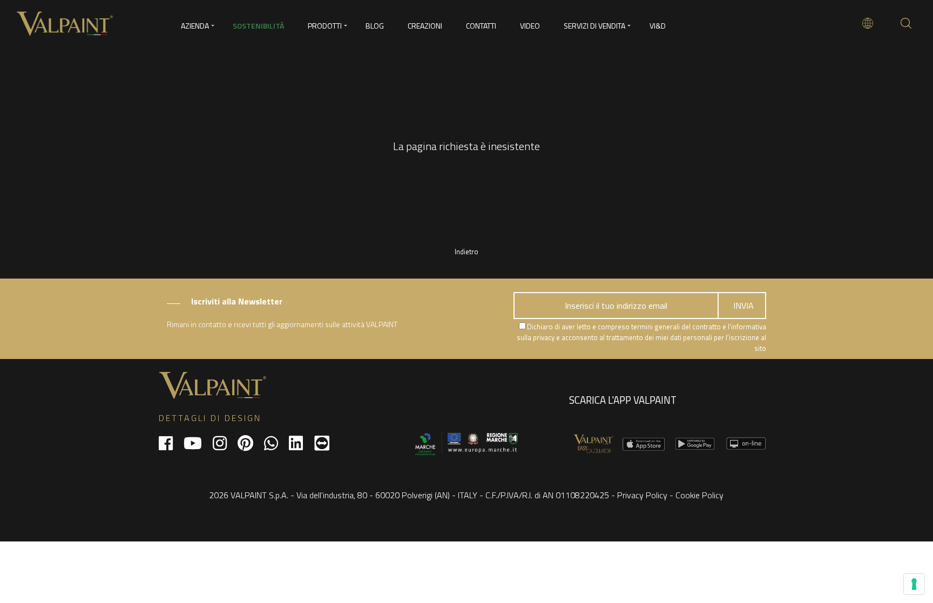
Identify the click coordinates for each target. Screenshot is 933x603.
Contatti (481, 25)
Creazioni (425, 25)
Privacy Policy (642, 495)
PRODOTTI (325, 25)
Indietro (466, 251)
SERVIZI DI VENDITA (594, 25)
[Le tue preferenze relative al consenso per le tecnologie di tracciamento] (914, 584)
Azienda (195, 25)
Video (530, 25)
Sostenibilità (258, 25)
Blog (375, 25)
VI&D (658, 25)
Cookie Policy (699, 495)
